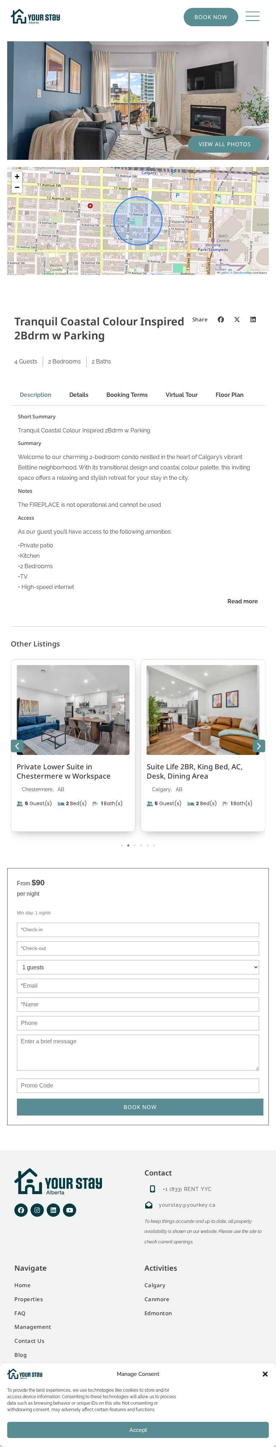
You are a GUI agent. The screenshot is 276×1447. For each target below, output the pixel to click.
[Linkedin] (53, 1210)
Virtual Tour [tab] (182, 394)
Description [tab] (35, 394)
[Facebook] (21, 1210)
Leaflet (224, 272)
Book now (140, 1106)
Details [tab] (78, 394)
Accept (138, 1430)
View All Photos (225, 144)
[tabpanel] (138, 509)
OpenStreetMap (242, 272)
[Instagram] (37, 1210)
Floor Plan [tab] (230, 394)
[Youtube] (69, 1210)
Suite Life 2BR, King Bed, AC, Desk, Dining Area (195, 771)
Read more (242, 601)
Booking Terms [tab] (127, 394)
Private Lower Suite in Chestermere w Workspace (64, 771)
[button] (265, 1374)
